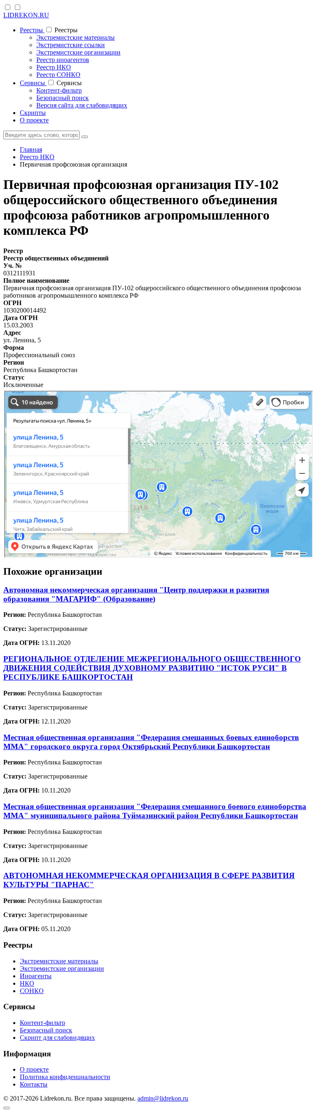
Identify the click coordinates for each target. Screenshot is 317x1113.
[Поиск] (84, 137)
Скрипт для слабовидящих (57, 1037)
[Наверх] (6, 1108)
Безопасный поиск (62, 97)
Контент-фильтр (59, 90)
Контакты (33, 1084)
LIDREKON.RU (26, 15)
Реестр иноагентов (62, 59)
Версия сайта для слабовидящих (81, 105)
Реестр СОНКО (58, 74)
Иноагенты (36, 975)
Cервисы (33, 82)
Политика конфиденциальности (65, 1076)
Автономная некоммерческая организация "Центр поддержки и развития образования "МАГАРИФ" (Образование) (136, 594)
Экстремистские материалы (75, 37)
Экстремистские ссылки (70, 44)
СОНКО (32, 990)
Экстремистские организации (78, 52)
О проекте (34, 120)
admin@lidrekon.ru (162, 1098)
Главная (31, 149)
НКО (27, 983)
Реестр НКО (53, 67)
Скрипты (33, 112)
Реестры (32, 29)
